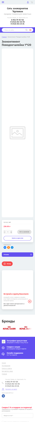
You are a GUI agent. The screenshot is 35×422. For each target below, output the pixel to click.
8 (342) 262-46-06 (17, 22)
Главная (4, 37)
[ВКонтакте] (5, 247)
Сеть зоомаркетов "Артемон (17, 10)
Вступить (29, 301)
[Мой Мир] (12, 247)
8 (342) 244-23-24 (17, 24)
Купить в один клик (17, 238)
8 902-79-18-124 (17, 20)
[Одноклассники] (8, 247)
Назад (9, 264)
